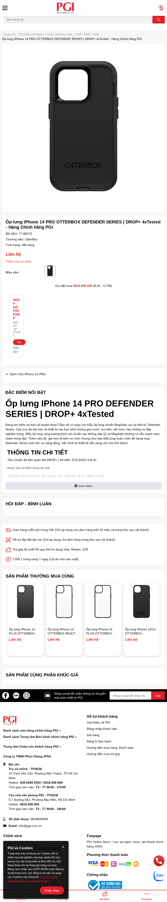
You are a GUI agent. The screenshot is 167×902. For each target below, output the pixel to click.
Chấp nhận (52, 890)
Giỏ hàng (93, 735)
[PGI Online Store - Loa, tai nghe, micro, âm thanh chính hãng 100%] (83, 8)
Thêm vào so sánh (18, 261)
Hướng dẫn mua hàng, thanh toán (110, 747)
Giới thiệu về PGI (98, 722)
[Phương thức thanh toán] (113, 863)
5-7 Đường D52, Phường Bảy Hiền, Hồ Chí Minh (42, 799)
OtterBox (31, 239)
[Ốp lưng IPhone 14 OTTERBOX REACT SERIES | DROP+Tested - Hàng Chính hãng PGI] (64, 601)
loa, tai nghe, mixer (14, 26)
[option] (83, 126)
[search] (158, 19)
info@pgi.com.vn (30, 826)
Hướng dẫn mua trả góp (103, 754)
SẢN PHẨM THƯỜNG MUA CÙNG (40, 575)
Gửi (157, 695)
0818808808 (39, 819)
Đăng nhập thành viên (102, 728)
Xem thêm (85, 486)
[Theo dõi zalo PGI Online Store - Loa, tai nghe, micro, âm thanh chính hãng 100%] (16, 695)
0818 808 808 (82, 285)
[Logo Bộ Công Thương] (104, 884)
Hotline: (36, 782)
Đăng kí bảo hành (99, 741)
